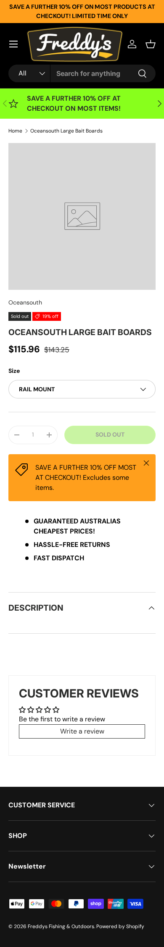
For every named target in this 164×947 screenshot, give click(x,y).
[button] (150, 44)
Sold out (109, 434)
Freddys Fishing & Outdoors (61, 926)
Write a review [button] (82, 731)
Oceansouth (25, 302)
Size (14, 371)
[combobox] (82, 73)
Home (15, 130)
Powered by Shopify (120, 926)
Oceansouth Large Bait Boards (66, 130)
